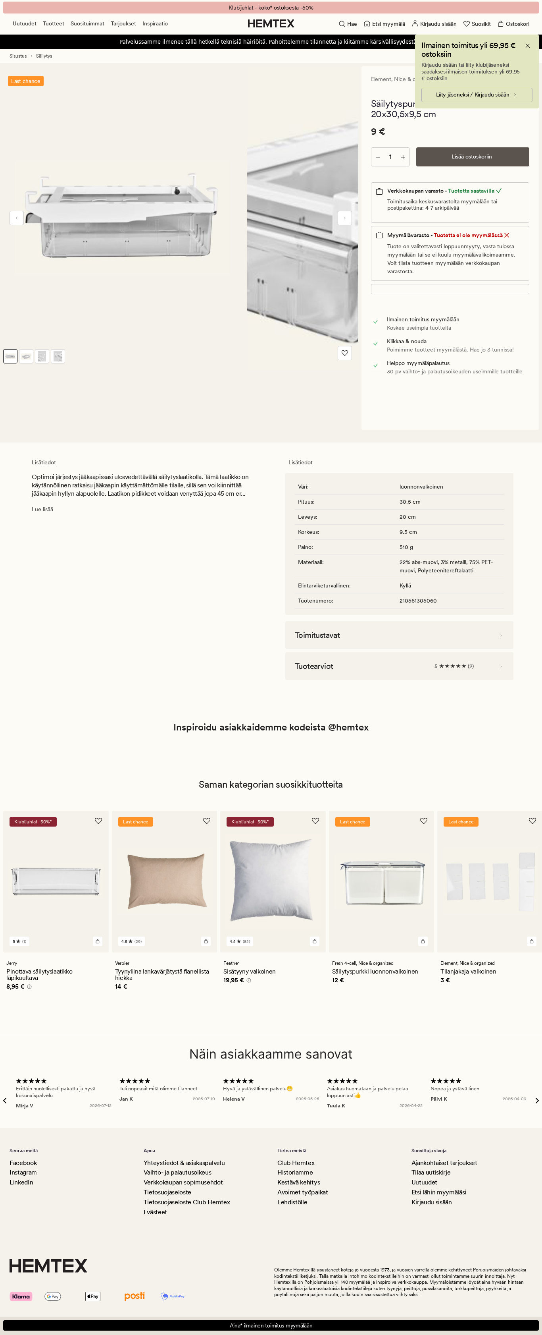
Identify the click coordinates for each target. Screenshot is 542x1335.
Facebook (23, 1163)
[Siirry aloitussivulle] (271, 23)
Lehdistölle (292, 1202)
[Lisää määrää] (403, 157)
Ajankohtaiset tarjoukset (444, 1163)
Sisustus (18, 56)
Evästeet (155, 1212)
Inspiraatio (155, 23)
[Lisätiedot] (28, 987)
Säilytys (44, 56)
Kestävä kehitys (298, 1182)
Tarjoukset (123, 23)
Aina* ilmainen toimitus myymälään (271, 1325)
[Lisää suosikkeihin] (345, 353)
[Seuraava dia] (345, 218)
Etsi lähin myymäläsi (439, 1192)
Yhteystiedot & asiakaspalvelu (184, 1163)
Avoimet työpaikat (302, 1192)
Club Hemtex (295, 1163)
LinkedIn (21, 1182)
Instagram (23, 1172)
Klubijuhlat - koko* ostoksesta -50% (271, 7)
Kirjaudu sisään (431, 1202)
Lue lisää (42, 509)
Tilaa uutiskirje (431, 1172)
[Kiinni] (527, 45)
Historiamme (295, 1172)
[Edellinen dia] (17, 218)
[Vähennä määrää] (378, 157)
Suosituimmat (87, 23)
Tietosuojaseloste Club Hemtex (187, 1202)
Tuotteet (53, 23)
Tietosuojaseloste (168, 1192)
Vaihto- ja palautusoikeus (177, 1172)
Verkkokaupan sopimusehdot (183, 1182)
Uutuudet (25, 23)
